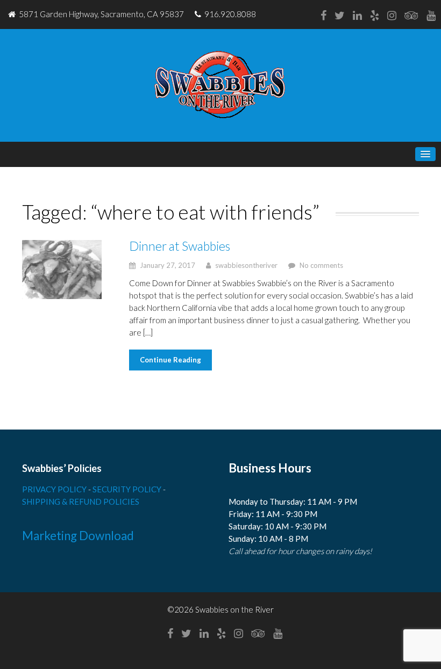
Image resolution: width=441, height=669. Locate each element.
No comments (321, 265)
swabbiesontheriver (246, 265)
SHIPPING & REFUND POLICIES (80, 501)
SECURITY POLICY (128, 489)
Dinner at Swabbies (179, 245)
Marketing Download (78, 535)
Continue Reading (170, 359)
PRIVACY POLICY (55, 489)
